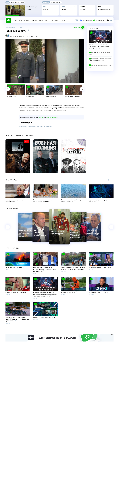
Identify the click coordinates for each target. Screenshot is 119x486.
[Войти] (108, 20)
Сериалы (62, 20)
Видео (47, 20)
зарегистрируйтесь (52, 117)
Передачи (55, 20)
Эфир (15, 20)
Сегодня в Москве (87, 20)
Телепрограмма (24, 20)
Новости (34, 20)
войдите (41, 117)
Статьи (41, 20)
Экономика (99, 20)
